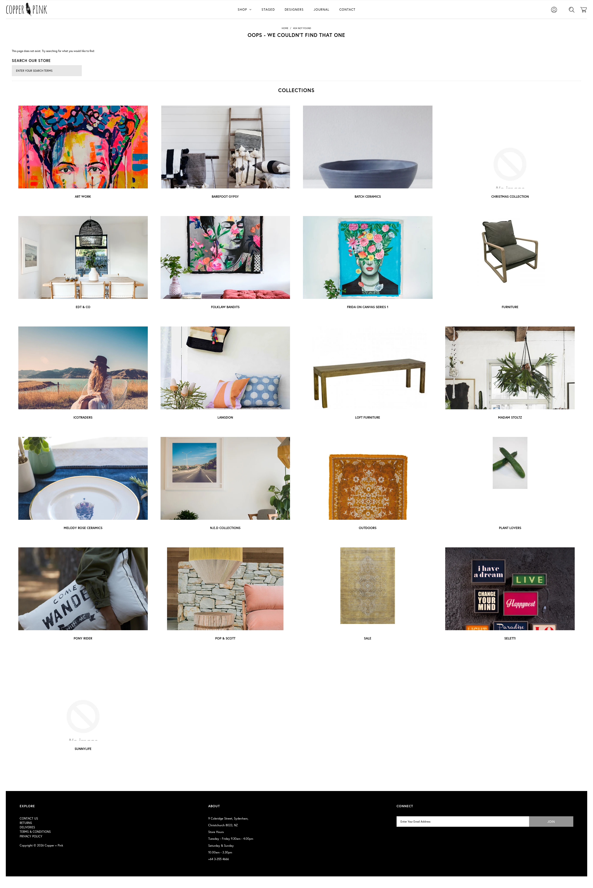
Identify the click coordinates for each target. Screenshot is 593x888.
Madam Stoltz (510, 417)
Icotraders (82, 417)
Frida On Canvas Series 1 (367, 307)
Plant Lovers (510, 528)
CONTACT (347, 9)
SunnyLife (83, 748)
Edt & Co (83, 307)
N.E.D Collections (225, 528)
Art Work (83, 196)
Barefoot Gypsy (225, 196)
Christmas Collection (510, 196)
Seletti (510, 638)
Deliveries (27, 827)
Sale (367, 638)
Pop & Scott (225, 638)
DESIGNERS (294, 9)
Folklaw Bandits (225, 307)
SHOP (242, 9)
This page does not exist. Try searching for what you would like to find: (53, 51)
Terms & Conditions (35, 832)
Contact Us (29, 818)
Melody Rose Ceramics (83, 528)
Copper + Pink (54, 845)
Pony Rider (83, 638)
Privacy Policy (31, 836)
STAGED (268, 9)
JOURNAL (321, 9)
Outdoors (367, 528)
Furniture (510, 307)
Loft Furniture (367, 417)
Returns (26, 823)
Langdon (225, 417)
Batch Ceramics (368, 196)
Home (285, 28)
